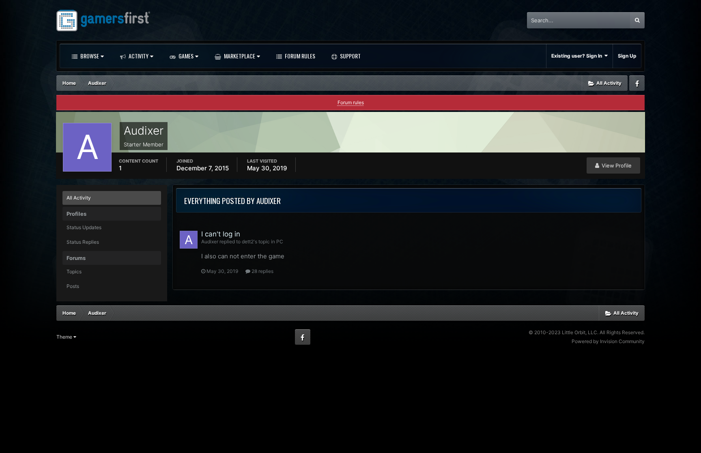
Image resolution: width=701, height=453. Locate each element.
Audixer (209, 241)
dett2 (248, 241)
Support (350, 56)
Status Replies (83, 242)
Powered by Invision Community (608, 341)
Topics (74, 271)
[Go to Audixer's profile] (189, 240)
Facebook (637, 83)
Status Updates (84, 227)
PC (279, 241)
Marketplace (239, 56)
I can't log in (220, 234)
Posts (73, 286)
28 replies (261, 271)
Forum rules (351, 102)
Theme (64, 337)
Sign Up (627, 56)
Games (185, 56)
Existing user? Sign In (577, 56)
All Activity (79, 198)
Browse (89, 56)
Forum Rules (299, 56)
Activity (137, 56)
